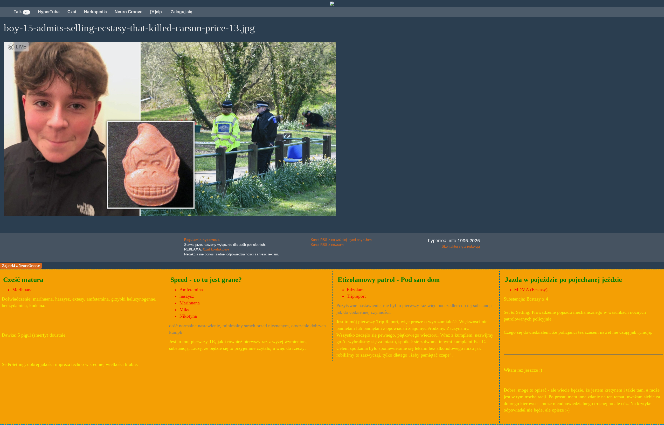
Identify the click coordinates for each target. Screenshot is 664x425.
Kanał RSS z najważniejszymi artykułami (341, 240)
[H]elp (156, 12)
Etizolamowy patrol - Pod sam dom (389, 279)
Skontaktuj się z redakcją (461, 246)
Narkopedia (95, 12)
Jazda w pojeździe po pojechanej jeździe (563, 279)
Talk (21, 12)
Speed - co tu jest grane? (206, 279)
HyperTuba (49, 12)
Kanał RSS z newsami (327, 245)
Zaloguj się (181, 12)
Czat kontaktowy (216, 249)
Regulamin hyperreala (201, 240)
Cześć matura (23, 279)
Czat (71, 12)
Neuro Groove (128, 12)
